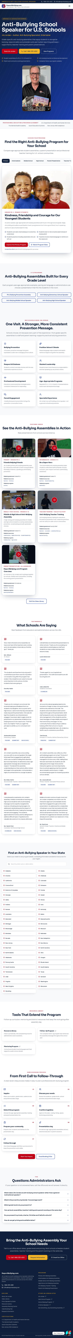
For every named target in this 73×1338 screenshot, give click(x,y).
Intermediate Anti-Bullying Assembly (49, 1278)
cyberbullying (7, 535)
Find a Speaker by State (9, 1301)
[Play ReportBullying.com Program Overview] (18, 554)
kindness (11, 481)
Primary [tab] (5, 161)
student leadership (49, 481)
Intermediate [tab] (16, 161)
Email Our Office (58, 1257)
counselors (47, 531)
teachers (6, 481)
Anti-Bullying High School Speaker (54, 300)
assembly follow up (55, 531)
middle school (7, 540)
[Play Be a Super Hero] (54, 448)
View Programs (49, 51)
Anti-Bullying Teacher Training (52, 514)
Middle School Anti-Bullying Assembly (49, 1281)
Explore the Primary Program (16, 245)
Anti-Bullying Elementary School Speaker (54, 295)
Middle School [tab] (28, 161)
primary (6, 485)
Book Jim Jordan (9, 51)
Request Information (38, 1257)
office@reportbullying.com (63, 1)
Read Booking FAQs (45, 1156)
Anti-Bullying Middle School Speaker (18, 300)
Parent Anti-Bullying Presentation (48, 1288)
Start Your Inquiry (27, 1156)
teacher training (43, 535)
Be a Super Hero (46, 462)
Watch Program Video (40, 245)
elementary (42, 485)
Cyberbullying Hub (7, 1309)
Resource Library (7, 1304)
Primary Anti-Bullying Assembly (47, 1276)
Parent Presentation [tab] (53, 161)
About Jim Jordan (7, 1296)
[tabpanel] (36, 209)
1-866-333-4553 (47, 1)
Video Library (5, 1299)
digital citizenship (15, 535)
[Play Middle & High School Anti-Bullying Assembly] (18, 500)
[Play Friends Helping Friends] (18, 448)
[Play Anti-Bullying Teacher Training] (54, 500)
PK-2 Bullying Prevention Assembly (19, 295)
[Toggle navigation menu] (69, 6)
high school (14, 540)
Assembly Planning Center (9, 1306)
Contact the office (9, 249)
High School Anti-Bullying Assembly (48, 1283)
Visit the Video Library (36, 601)
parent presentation (8, 592)
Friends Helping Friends (13, 462)
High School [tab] (40, 161)
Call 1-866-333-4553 (30, 51)
